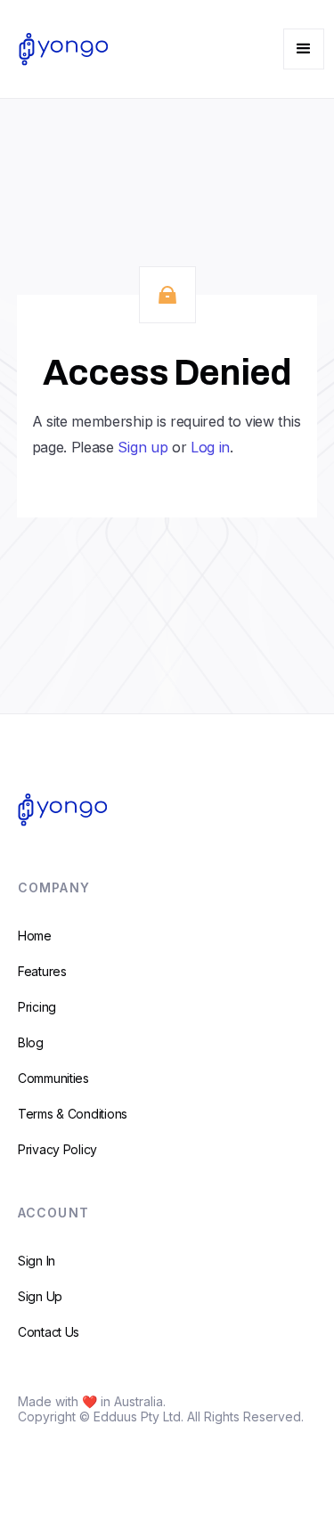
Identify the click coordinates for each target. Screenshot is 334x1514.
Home (35, 935)
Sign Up (40, 1296)
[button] (303, 48)
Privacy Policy (57, 1149)
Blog (31, 1042)
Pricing (37, 1006)
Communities (53, 1078)
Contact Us (48, 1331)
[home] (59, 49)
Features (42, 971)
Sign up (142, 447)
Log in (210, 447)
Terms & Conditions (72, 1113)
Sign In (36, 1260)
